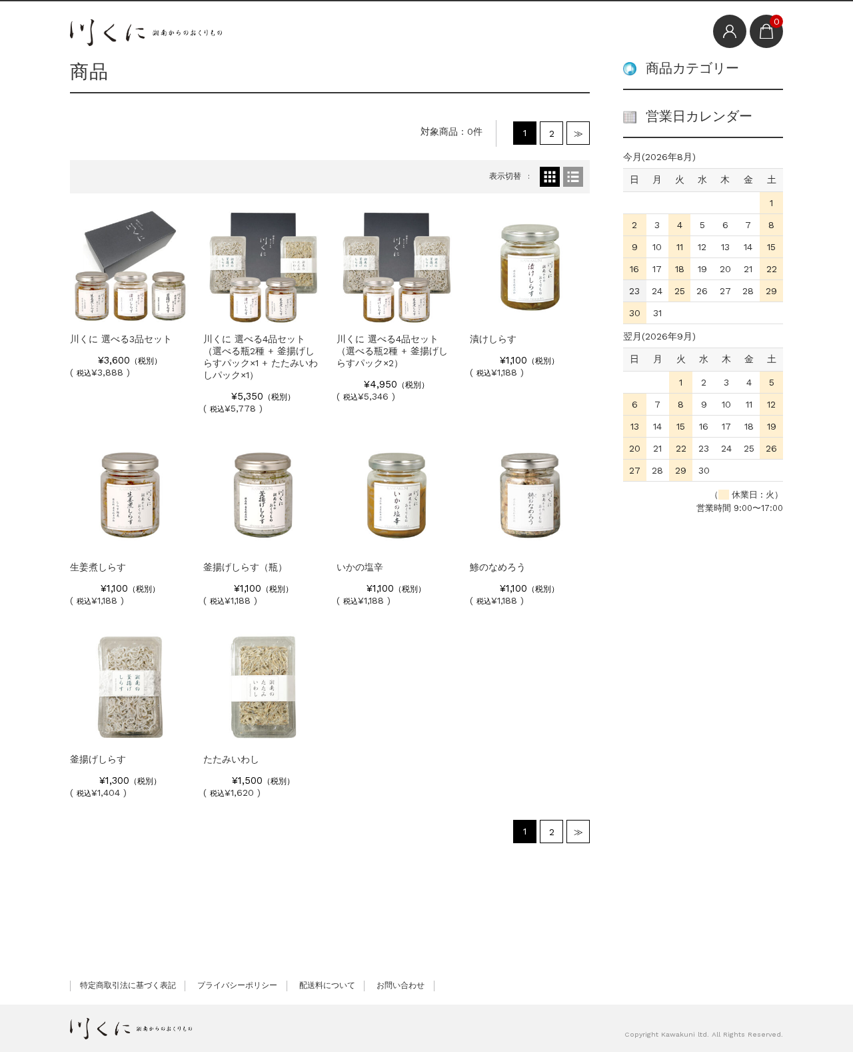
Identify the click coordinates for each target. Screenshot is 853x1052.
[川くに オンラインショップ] (146, 30)
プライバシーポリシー (237, 985)
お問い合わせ (401, 985)
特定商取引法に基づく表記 (128, 985)
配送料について (327, 985)
